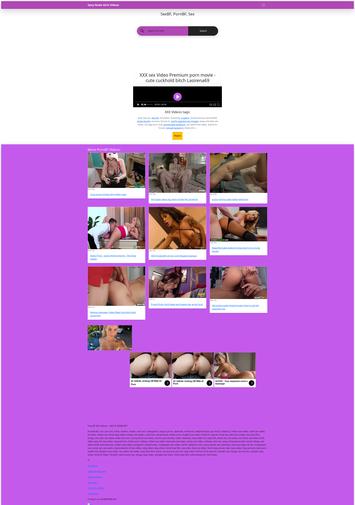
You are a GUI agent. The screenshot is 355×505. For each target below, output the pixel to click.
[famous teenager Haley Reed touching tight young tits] (116, 286)
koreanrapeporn (175, 127)
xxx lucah (92, 482)
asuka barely (143, 121)
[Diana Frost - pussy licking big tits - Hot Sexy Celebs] (116, 228)
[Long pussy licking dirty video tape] (116, 170)
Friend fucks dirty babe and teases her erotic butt (177, 304)
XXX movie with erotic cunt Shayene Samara (174, 255)
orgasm (185, 117)
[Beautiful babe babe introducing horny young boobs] (238, 224)
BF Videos (93, 465)
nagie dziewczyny (97, 471)
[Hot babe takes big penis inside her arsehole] (177, 173)
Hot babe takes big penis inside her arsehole (174, 199)
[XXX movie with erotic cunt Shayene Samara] (177, 228)
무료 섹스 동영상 (96, 488)
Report (177, 136)
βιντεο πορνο (95, 476)
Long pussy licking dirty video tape (108, 194)
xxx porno (93, 493)
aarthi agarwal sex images (185, 121)
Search (203, 31)
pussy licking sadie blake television (230, 199)
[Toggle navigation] (263, 5)
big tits (155, 117)
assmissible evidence (174, 124)
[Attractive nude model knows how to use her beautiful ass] (238, 283)
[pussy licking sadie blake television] (238, 173)
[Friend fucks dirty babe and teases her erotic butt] (177, 282)
